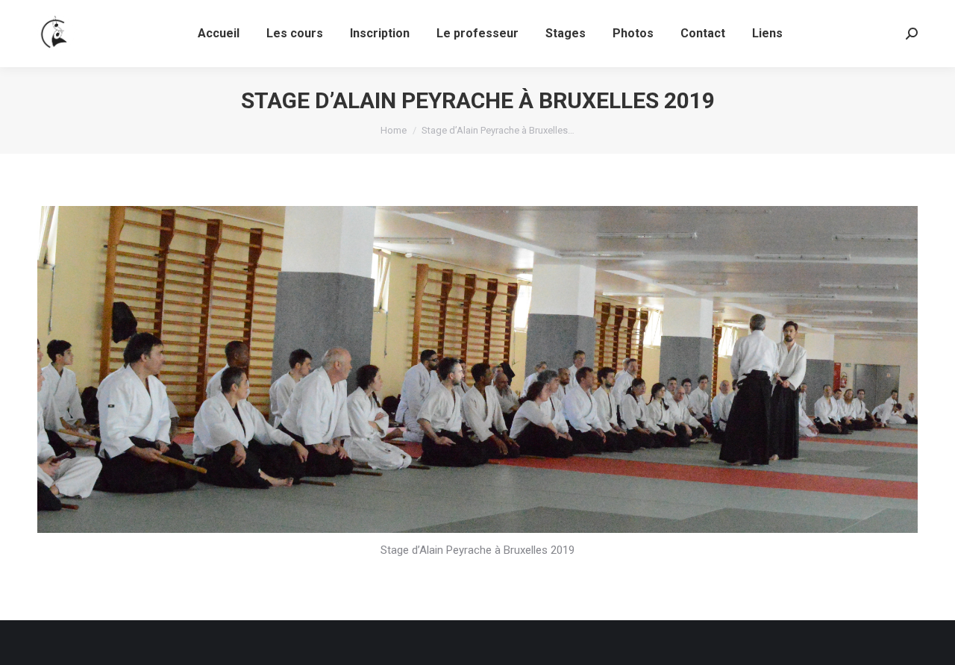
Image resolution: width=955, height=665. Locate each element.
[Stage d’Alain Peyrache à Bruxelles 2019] (477, 369)
